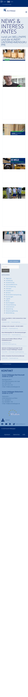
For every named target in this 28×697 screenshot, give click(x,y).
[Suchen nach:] (10, 267)
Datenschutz (16, 434)
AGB (24, 434)
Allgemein (9, 278)
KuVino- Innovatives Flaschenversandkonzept (13, 356)
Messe (8, 301)
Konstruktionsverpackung (13, 295)
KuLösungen (9, 297)
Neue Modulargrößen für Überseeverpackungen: (14, 332)
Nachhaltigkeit (10, 303)
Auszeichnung (10, 282)
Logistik (8, 299)
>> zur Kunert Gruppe (6, 4)
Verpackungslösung (12, 311)
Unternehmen (10, 307)
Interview (8, 288)
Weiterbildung (10, 313)
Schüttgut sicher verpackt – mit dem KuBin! (12, 326)
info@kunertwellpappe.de (13, 387)
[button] (26, 12)
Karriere (8, 292)
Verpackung (9, 309)
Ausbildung (9, 280)
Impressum (7, 434)
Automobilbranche (11, 284)
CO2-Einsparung (11, 286)
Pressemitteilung (11, 305)
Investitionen (10, 290)
